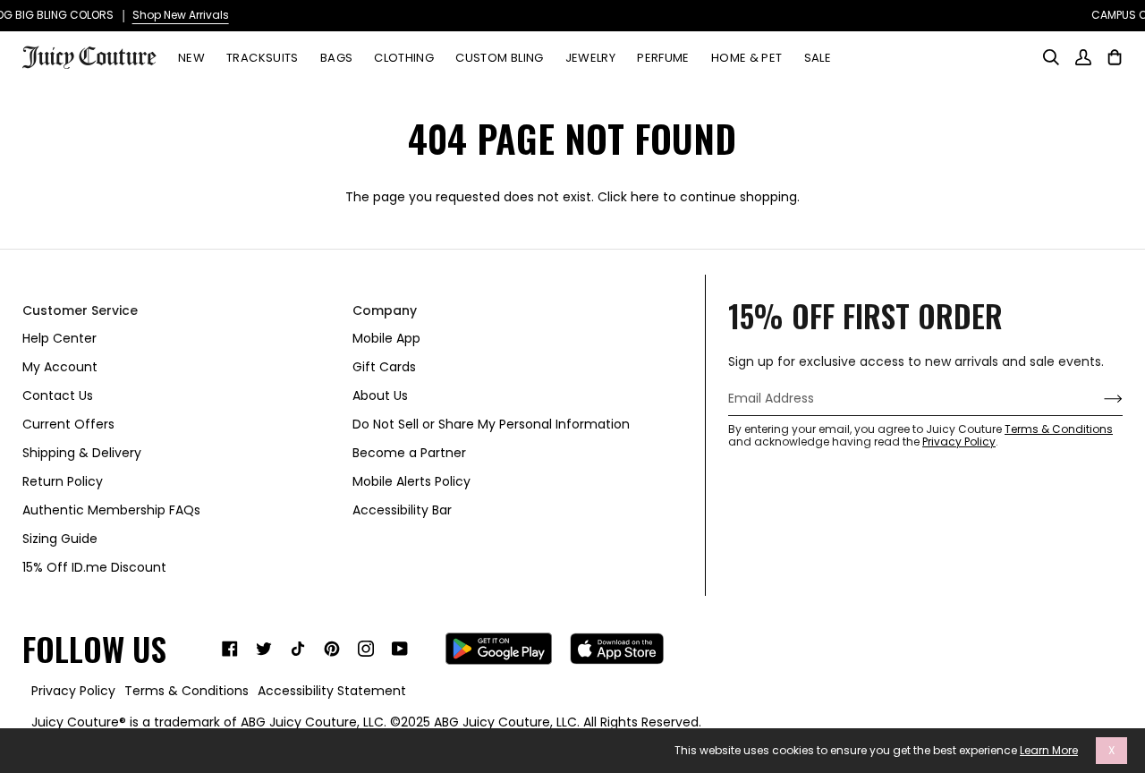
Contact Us (57, 395)
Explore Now (872, 14)
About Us (380, 395)
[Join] (1099, 399)
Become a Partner (409, 453)
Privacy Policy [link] (73, 691)
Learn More (1049, 750)
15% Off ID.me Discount (94, 567)
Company (384, 310)
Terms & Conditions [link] (186, 691)
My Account (60, 367)
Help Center (59, 338)
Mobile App (386, 338)
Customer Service (80, 310)
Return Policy (62, 481)
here (645, 197)
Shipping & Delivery (81, 453)
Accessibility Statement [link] (332, 691)
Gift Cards (384, 367)
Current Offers (68, 424)
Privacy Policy (959, 441)
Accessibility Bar (402, 510)
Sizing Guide (60, 539)
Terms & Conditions (1059, 429)
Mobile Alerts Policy (411, 481)
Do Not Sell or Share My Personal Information (491, 424)
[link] (230, 649)
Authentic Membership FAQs (111, 510)
